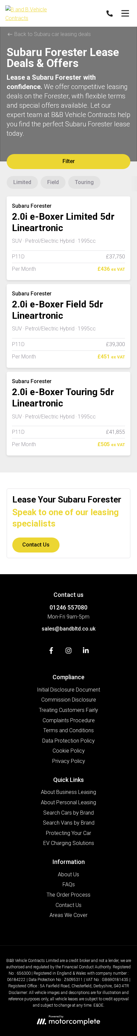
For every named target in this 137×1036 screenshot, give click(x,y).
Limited (22, 182)
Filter (69, 161)
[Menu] (125, 13)
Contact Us (36, 545)
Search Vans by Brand (68, 823)
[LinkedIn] (85, 652)
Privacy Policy (68, 761)
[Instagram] (68, 652)
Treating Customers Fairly (68, 710)
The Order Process (68, 895)
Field (53, 182)
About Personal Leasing (68, 802)
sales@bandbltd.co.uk (68, 629)
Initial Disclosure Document (68, 690)
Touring (84, 182)
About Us (68, 874)
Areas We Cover (68, 915)
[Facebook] (51, 652)
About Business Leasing (68, 792)
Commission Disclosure (68, 700)
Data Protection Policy (68, 741)
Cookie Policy (69, 751)
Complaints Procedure (69, 720)
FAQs (69, 884)
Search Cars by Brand (68, 813)
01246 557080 (68, 607)
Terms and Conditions (68, 730)
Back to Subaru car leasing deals (52, 34)
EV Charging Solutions (68, 843)
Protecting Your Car (68, 833)
